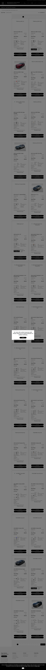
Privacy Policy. (37, 666)
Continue (23, 337)
